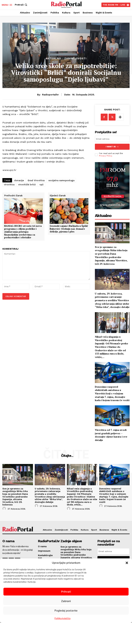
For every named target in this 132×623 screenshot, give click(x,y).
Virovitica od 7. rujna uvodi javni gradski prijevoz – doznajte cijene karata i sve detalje (111, 435)
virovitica (9, 184)
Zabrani (66, 601)
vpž (42, 184)
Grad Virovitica (36, 180)
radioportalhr (50, 94)
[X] (112, 117)
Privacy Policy (105, 156)
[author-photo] (4, 509)
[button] (127, 563)
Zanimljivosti (75, 58)
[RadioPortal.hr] (66, 4)
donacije (19, 180)
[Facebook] (104, 117)
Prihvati (66, 591)
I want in (111, 147)
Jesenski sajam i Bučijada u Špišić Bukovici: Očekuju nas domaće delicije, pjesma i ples (69, 229)
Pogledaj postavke (66, 610)
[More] (120, 117)
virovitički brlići (27, 184)
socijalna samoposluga (61, 180)
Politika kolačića (62, 618)
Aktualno (53, 58)
